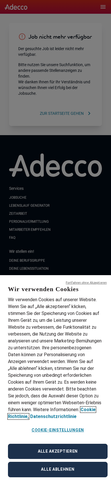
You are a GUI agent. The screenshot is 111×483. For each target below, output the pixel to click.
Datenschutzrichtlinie (53, 416)
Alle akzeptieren (58, 451)
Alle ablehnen (57, 469)
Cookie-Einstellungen (58, 430)
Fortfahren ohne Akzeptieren (86, 283)
